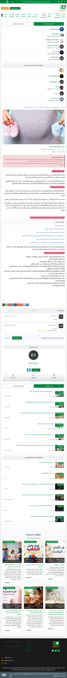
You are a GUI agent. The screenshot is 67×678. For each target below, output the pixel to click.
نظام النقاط (7, 646)
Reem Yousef (33, 363)
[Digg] (15, 305)
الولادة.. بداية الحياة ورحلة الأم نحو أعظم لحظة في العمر (50, 232)
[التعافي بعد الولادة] (54, 551)
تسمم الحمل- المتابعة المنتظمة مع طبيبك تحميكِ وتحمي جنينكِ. (39, 434)
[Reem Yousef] (33, 355)
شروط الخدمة (17, 641)
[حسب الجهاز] (7, 1)
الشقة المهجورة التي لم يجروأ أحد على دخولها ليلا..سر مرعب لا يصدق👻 (37, 484)
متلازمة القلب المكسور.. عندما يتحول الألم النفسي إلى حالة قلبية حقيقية (37, 494)
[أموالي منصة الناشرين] (62, 8)
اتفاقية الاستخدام (27, 1)
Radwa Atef (6, 417)
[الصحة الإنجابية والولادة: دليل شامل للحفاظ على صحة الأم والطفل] (12, 597)
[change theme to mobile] (3, 1)
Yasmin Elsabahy (8, 499)
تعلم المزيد (10, 675)
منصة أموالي (63, 15)
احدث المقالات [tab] (48, 386)
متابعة (36, 370)
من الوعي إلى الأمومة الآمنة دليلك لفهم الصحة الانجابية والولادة (39, 402)
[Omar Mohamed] (61, 326)
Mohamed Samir (7, 521)
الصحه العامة (49, 15)
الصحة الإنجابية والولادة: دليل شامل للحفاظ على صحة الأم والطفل (47, 242)
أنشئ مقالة (5, 15)
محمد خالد (6, 406)
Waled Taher (7, 395)
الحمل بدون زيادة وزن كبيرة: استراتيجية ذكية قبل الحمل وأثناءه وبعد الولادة (36, 412)
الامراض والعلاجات (11, 15)
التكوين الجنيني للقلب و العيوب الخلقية (54, 229)
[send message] (29, 370)
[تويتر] (61, 1)
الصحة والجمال (55, 107)
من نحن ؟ (7, 641)
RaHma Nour (7, 606)
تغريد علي (6, 467)
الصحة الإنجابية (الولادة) (43, 15)
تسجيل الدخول (17, 337)
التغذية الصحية (18, 15)
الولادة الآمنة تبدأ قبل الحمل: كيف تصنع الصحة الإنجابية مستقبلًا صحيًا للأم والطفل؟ (35, 445)
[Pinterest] (9, 305)
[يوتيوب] (58, 1)
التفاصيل (50, 579)
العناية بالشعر (23, 15)
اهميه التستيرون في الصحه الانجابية (45, 423)
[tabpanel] (33, 43)
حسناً (4, 674)
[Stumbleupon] (18, 305)
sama (5, 488)
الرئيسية (63, 107)
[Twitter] (24, 305)
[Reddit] (21, 305)
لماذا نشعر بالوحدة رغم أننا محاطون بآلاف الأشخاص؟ (41, 516)
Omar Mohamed (53, 325)
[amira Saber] (61, 316)
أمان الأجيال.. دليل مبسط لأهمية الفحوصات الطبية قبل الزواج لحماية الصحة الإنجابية (42, 235)
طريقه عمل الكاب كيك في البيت (46, 462)
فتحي (5, 428)
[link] (34, 365)
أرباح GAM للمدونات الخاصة (27, 650)
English (12, 1)
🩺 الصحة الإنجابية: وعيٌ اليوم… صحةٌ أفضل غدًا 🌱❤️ (41, 391)
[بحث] (2, 15)
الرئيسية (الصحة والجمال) (57, 15)
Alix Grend (49, 560)
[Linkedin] (12, 305)
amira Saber (54, 316)
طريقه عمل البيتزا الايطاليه (47, 473)
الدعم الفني (28, 646)
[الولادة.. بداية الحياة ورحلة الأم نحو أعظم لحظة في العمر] (12, 551)
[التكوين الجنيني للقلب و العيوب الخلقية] (33, 551)
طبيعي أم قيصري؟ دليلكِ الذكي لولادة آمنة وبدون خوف (50, 239)
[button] (3, 305)
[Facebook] (27, 305)
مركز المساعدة (46, 1)
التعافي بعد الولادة (59, 225)
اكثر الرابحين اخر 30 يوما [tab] (48, 23)
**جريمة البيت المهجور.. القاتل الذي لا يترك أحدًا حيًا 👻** (41, 505)
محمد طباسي (7, 450)
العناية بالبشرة (29, 15)
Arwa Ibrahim (29, 606)
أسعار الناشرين (17, 646)
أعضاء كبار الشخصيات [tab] (18, 23)
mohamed (6, 439)
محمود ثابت (49, 606)
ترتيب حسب (34, 310)
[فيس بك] (64, 1)
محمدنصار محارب (28, 560)
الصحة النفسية (35, 15)
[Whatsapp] (6, 305)
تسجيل (7, 337)
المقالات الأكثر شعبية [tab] (18, 386)
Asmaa (5, 561)
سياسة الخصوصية (37, 1)
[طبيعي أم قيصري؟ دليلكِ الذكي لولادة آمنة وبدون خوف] (33, 597)
